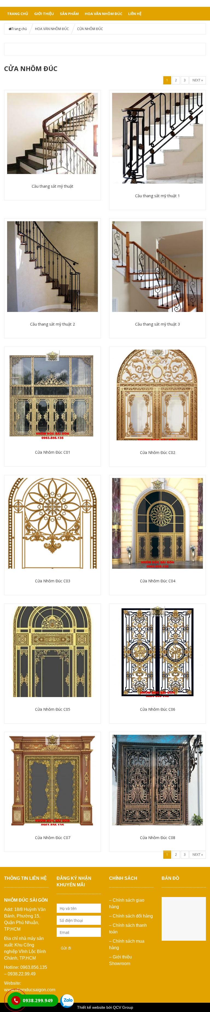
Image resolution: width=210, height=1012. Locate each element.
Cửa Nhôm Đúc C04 (157, 580)
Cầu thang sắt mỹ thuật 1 (157, 195)
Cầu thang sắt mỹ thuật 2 (52, 324)
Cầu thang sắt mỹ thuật (52, 186)
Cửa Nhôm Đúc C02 (157, 452)
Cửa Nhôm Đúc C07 (52, 837)
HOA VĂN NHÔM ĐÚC (103, 13)
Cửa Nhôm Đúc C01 (52, 452)
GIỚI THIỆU (44, 13)
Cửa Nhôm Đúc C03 (52, 580)
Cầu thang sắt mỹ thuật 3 (157, 324)
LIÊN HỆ (134, 13)
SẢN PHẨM (69, 13)
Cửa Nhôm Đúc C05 (52, 709)
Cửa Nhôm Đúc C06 (157, 709)
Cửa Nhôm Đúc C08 (157, 837)
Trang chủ (17, 13)
